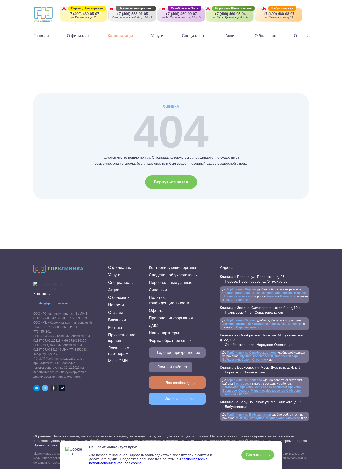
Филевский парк (286, 356)
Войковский (231, 360)
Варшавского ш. (247, 327)
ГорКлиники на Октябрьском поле (252, 352)
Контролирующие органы (172, 268)
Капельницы (120, 36)
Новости (116, 305)
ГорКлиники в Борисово (244, 380)
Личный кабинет (172, 367)
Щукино (245, 356)
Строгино (259, 360)
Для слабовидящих (181, 383)
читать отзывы (46, 289)
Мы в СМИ (118, 361)
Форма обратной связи (170, 340)
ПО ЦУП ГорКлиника (48, 358)
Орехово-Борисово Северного (262, 387)
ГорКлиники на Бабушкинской (249, 414)
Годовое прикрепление (178, 352)
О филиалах (78, 36)
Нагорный (243, 324)
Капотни (245, 394)
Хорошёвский (263, 356)
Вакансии (117, 320)
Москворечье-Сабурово (283, 390)
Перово (227, 293)
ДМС (153, 326)
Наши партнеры (164, 333)
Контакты (116, 328)
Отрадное (257, 418)
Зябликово (230, 387)
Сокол (246, 360)
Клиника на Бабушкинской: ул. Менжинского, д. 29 (261, 404)
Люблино (229, 394)
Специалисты (194, 36)
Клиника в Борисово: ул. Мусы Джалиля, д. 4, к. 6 (260, 370)
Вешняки (300, 293)
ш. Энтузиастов (237, 300)
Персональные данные (170, 282)
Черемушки (277, 324)
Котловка (295, 324)
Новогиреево (244, 293)
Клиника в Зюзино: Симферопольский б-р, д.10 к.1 (261, 310)
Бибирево (293, 418)
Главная (41, 36)
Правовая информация (171, 318)
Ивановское (283, 293)
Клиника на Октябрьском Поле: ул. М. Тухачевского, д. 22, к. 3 (262, 340)
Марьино (257, 390)
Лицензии (158, 290)
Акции (231, 36)
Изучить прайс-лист (181, 399)
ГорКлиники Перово (241, 289)
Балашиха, (288, 296)
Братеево (241, 384)
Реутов (271, 296)
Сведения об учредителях (173, 275)
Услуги (157, 36)
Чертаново (259, 324)
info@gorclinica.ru (52, 303)
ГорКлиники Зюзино (241, 320)
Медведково (275, 418)
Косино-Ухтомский (237, 296)
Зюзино (228, 324)
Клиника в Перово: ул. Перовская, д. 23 (253, 279)
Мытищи (242, 418)
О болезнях (265, 36)
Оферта (156, 310)
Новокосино (264, 293)
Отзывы (301, 36)
